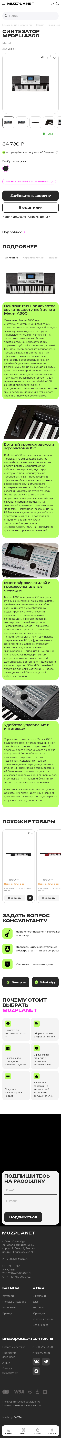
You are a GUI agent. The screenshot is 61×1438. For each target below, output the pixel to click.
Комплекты (9, 1307)
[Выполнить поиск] (6, 15)
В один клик (31, 207)
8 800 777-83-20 (43, 1347)
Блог (35, 1301)
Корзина (38, 1433)
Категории (8, 1295)
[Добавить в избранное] (54, 57)
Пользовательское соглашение (21, 1401)
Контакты (38, 1307)
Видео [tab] (53, 257)
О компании (40, 1295)
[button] (57, 3)
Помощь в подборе (14, 1301)
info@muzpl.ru (41, 1352)
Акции (6, 1362)
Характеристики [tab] (33, 257)
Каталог (23, 1433)
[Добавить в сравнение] (48, 57)
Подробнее (12, 232)
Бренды (7, 1313)
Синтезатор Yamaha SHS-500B (17, 889)
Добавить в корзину (30, 196)
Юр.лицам (39, 1313)
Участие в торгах (43, 1319)
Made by (12, 1417)
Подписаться (23, 1217)
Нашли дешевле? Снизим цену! (25, 216)
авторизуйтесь (15, 152)
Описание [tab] (11, 257)
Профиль (52, 1433)
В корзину (14, 898)
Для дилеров (40, 1324)
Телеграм (19, 982)
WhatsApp (48, 982)
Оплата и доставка (13, 1347)
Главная (9, 1433)
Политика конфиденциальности (22, 1405)
